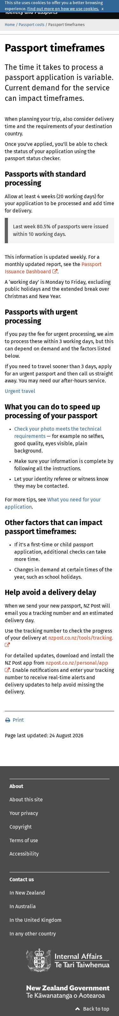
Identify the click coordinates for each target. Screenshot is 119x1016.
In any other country (33, 933)
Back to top (95, 1009)
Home (10, 25)
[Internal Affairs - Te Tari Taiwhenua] (67, 960)
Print (17, 720)
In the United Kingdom (36, 920)
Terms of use (24, 840)
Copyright (21, 827)
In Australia (23, 906)
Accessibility (24, 853)
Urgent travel (20, 391)
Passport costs (31, 25)
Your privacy (24, 813)
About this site (26, 799)
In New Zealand (27, 893)
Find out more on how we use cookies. (63, 9)
